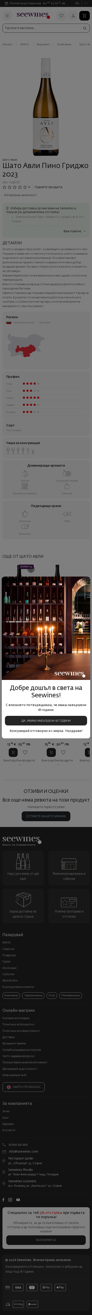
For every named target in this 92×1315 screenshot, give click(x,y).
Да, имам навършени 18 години (46, 720)
